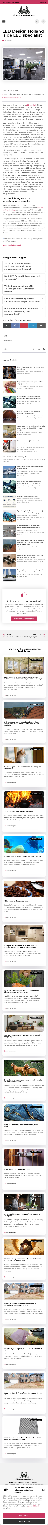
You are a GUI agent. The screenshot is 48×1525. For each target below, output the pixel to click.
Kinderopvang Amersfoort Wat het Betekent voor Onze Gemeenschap (22, 1259)
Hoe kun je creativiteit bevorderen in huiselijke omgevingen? (23, 1036)
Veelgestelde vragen (12, 97)
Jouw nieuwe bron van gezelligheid (18, 811)
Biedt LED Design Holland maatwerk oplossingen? (24, 277)
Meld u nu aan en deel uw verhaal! (24, 601)
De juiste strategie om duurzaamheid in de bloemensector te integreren (21, 991)
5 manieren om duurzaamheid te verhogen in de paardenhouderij (23, 1081)
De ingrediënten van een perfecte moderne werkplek (22, 1215)
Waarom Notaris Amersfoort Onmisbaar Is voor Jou (23, 1394)
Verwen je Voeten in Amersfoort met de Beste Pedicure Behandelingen (23, 1438)
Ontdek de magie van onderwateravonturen (22, 856)
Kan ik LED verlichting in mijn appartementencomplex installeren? (24, 300)
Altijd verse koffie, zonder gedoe (17, 901)
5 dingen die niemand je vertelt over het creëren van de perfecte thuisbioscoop (20, 946)
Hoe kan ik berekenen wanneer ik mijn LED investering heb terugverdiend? (24, 311)
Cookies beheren (24, 1521)
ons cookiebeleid (33, 1506)
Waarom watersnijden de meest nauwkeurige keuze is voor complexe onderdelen (29, 443)
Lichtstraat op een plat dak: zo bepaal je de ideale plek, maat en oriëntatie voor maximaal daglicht (30, 542)
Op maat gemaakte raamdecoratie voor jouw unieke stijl (22, 767)
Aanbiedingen (10, 40)
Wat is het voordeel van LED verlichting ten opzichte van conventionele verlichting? (24, 266)
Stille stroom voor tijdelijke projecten (15, 457)
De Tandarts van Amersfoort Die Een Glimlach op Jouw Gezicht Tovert (23, 1349)
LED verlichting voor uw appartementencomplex (24, 94)
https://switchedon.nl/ (12, 245)
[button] (43, 1490)
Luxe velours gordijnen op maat (17, 1169)
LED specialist (31, 105)
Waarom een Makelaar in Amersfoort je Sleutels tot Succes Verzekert (20, 1304)
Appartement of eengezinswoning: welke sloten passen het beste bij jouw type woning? (31, 428)
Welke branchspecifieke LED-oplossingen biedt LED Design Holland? (24, 289)
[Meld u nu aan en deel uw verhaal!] (24, 594)
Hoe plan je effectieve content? (27, 496)
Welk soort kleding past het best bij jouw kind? (21, 1125)
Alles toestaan (24, 1515)
